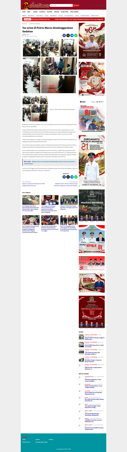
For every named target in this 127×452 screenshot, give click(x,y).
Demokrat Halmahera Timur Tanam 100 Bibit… (93, 380)
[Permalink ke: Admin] (24, 35)
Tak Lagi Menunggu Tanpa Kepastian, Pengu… (92, 406)
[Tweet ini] (68, 35)
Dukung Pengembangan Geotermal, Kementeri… (92, 414)
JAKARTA (90, 410)
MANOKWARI (87, 384)
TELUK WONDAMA (93, 334)
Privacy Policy (26, 442)
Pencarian (76, 5)
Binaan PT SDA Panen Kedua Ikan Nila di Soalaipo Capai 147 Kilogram (68, 207)
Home (23, 439)
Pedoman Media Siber (41, 442)
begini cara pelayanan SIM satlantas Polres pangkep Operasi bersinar (33, 183)
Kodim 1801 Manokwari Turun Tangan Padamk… (93, 386)
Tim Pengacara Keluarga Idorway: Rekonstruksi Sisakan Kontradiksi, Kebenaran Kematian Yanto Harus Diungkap (49, 209)
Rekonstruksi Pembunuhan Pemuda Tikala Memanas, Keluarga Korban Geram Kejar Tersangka (49, 228)
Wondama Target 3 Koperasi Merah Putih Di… (93, 360)
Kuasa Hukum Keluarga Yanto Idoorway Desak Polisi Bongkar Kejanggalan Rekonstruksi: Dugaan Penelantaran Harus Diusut (30, 229)
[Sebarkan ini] (64, 35)
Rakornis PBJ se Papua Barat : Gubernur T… (93, 368)
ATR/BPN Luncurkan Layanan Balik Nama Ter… (93, 420)
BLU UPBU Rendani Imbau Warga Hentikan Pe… (94, 400)
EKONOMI (87, 334)
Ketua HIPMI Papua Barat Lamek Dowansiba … (94, 346)
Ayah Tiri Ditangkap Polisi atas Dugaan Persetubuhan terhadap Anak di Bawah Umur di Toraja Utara (68, 228)
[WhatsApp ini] (76, 35)
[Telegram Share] (72, 35)
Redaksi (38, 439)
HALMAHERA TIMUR (89, 376)
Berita (86, 397)
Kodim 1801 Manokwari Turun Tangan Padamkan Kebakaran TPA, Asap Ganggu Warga (57, 19)
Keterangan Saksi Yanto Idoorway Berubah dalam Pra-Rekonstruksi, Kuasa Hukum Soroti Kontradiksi (30, 208)
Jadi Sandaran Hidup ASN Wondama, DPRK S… (92, 353)
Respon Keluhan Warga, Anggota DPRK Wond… (94, 338)
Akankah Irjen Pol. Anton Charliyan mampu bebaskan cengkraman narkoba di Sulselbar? (66, 183)
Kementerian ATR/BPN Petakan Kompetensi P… (94, 428)
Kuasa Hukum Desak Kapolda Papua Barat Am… (93, 393)
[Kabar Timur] (36, 5)
